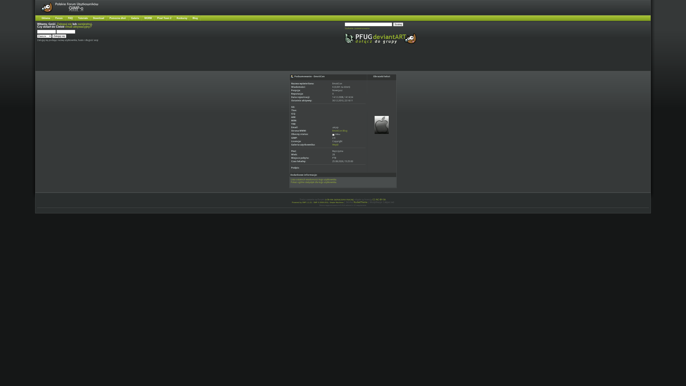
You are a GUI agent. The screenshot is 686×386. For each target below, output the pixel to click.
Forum (59, 18)
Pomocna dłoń (118, 18)
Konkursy (182, 18)
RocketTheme (360, 202)
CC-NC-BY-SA (379, 199)
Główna (46, 18)
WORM (148, 18)
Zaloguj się (64, 24)
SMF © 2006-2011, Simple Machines (329, 202)
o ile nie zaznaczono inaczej (339, 199)
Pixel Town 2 (164, 18)
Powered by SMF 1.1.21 (302, 202)
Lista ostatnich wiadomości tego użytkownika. (314, 179)
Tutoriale (83, 18)
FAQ (70, 18)
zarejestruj (85, 24)
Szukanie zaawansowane (357, 28)
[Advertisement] (104, 60)
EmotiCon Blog (339, 130)
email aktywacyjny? (78, 26)
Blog (195, 18)
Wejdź (335, 144)
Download (98, 18)
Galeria (135, 18)
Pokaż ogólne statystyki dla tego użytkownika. (314, 182)
